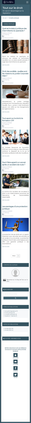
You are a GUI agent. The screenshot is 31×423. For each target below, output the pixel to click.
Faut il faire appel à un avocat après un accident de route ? (14, 163)
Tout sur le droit (8, 38)
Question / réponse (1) (11, 316)
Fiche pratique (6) (10, 312)
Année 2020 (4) (9, 330)
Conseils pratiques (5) (11, 314)
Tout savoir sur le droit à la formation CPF (12, 119)
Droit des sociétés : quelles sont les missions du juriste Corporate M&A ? (15, 73)
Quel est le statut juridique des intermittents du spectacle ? (14, 29)
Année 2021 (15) (9, 328)
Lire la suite (5, 65)
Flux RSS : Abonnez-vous (13, 338)
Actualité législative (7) (11, 311)
